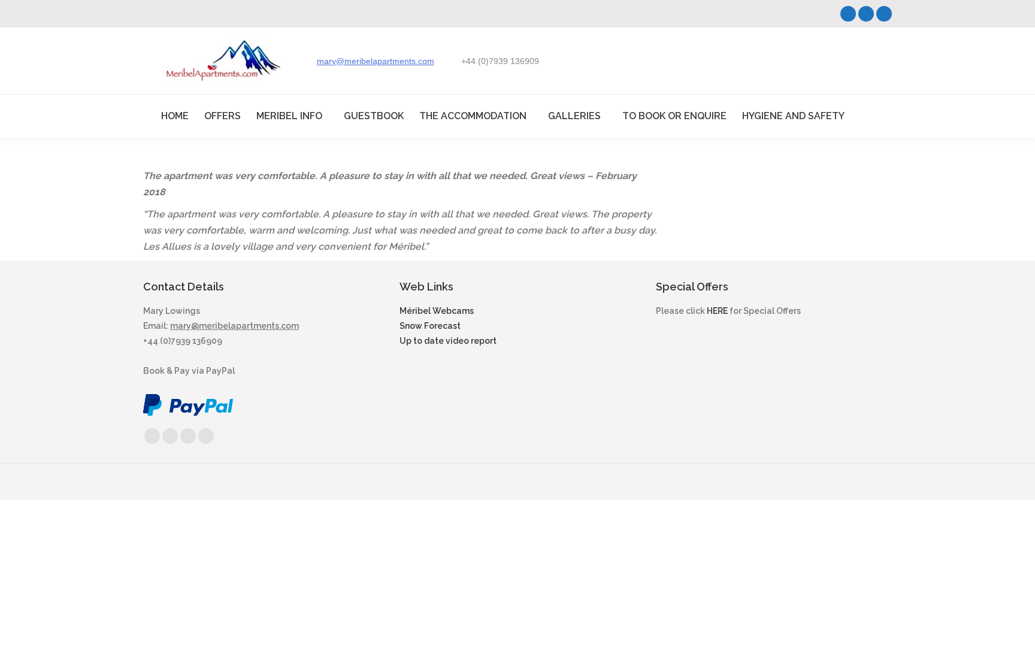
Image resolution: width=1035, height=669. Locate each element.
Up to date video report (448, 341)
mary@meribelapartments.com (375, 61)
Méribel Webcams (437, 311)
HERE (717, 311)
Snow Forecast (430, 326)
